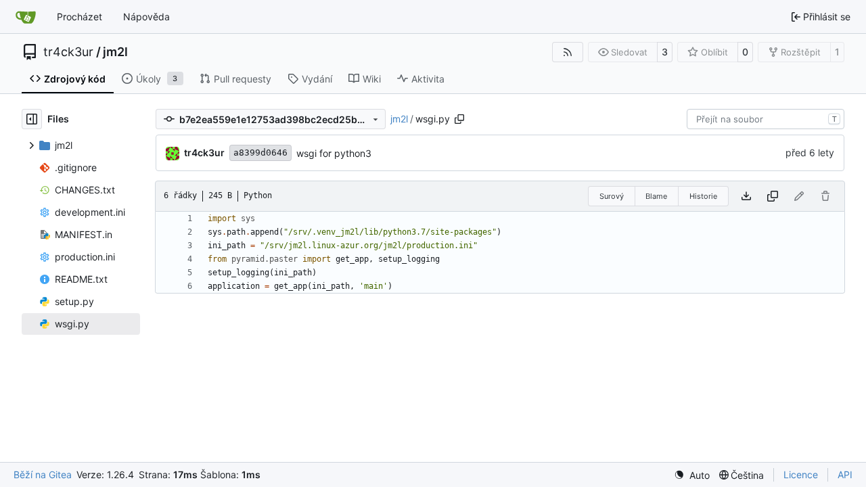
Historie (703, 196)
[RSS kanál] (567, 52)
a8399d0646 (260, 152)
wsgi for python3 (333, 153)
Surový (611, 196)
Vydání (317, 79)
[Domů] (26, 17)
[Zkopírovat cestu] (459, 119)
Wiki (372, 79)
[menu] (692, 475)
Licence (800, 474)
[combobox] (765, 119)
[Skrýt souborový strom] (32, 119)
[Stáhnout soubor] (746, 196)
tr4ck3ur (68, 52)
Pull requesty (242, 79)
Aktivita (428, 79)
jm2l (115, 52)
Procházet (79, 16)
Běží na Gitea (43, 474)
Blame (656, 196)
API (845, 474)
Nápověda (146, 16)
